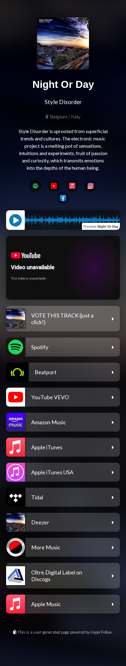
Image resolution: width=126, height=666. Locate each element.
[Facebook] (63, 198)
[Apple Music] (72, 186)
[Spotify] (35, 186)
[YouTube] (54, 186)
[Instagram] (90, 186)
